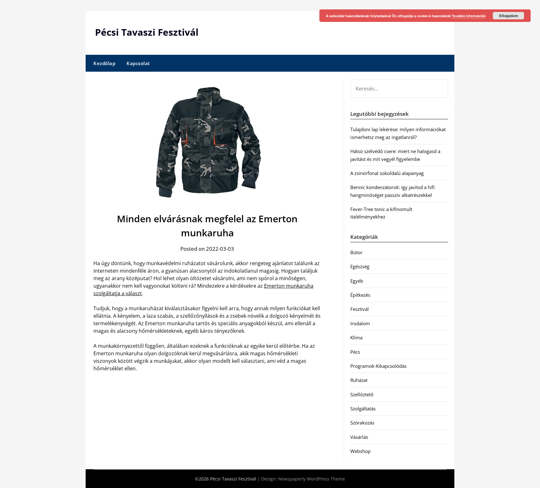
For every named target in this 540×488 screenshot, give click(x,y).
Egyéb (356, 281)
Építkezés (360, 295)
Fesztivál (359, 309)
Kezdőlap (104, 63)
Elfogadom (508, 15)
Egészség (359, 266)
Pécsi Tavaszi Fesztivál (146, 32)
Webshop (360, 451)
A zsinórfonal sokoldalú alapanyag (387, 173)
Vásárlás (359, 437)
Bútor (356, 252)
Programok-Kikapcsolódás (378, 366)
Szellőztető (361, 394)
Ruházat (359, 380)
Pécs (355, 352)
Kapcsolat (138, 63)
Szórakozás (362, 422)
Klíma (356, 337)
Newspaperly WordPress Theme (311, 479)
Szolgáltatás (363, 408)
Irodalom (360, 323)
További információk (469, 15)
